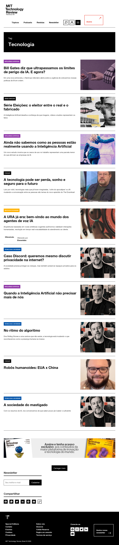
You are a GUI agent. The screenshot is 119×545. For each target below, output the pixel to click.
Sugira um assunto (44, 532)
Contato (8, 527)
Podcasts (28, 22)
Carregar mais (59, 468)
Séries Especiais (10, 98)
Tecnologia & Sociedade (12, 249)
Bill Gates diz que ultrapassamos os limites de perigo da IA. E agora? (39, 70)
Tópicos (15, 22)
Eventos (8, 529)
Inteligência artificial (12, 61)
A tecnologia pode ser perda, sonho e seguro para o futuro (34, 182)
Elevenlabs (21, 240)
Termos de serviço (44, 535)
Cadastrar (35, 482)
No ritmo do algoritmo (22, 330)
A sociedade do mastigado (26, 405)
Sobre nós (40, 524)
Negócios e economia (12, 210)
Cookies (8, 532)
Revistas (40, 22)
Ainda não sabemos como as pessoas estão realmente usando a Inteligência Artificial (40, 144)
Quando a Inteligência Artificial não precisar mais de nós (40, 295)
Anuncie (39, 527)
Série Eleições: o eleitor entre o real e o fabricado (36, 107)
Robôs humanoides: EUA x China (31, 367)
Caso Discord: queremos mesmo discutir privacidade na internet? (37, 258)
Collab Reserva (42, 529)
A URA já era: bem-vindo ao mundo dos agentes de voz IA (36, 219)
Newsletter (54, 22)
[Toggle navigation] (78, 22)
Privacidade (10, 535)
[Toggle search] (65, 22)
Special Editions (12, 524)
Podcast (7, 173)
